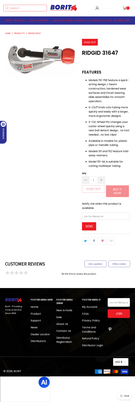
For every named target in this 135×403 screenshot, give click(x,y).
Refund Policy (90, 338)
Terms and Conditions (89, 330)
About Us (59, 20)
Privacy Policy (91, 320)
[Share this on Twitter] (85, 241)
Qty (84, 173)
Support (43, 20)
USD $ (106, 8)
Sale (59, 317)
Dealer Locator (102, 20)
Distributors (121, 20)
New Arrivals (64, 310)
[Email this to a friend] (111, 241)
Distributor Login (92, 345)
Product (19, 20)
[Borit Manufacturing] (63, 8)
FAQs (85, 314)
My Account (89, 307)
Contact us (83, 20)
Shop (33, 20)
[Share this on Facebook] (94, 241)
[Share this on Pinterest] (102, 241)
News (70, 20)
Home (8, 20)
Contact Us (63, 331)
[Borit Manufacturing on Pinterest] (110, 329)
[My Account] (97, 8)
